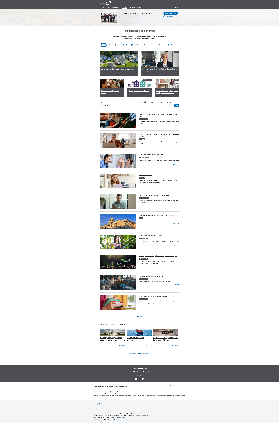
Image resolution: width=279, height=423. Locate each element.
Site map (162, 408)
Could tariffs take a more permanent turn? (135, 339)
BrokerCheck (157, 411)
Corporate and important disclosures (109, 408)
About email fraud (155, 408)
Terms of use (133, 408)
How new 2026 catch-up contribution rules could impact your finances (159, 70)
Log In (176, 7)
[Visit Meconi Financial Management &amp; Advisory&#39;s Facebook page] (136, 379)
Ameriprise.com (97, 408)
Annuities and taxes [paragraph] (146, 175)
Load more (139, 316)
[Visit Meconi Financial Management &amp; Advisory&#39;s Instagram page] (140, 379)
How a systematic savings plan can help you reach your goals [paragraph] (158, 256)
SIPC (125, 417)
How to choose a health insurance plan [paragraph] (152, 154)
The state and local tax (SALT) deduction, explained (117, 69)
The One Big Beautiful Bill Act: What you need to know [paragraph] (156, 215)
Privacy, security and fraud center (144, 408)
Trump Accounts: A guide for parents (110, 92)
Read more (176, 126)
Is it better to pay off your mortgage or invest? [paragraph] (154, 276)
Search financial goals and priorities (156, 102)
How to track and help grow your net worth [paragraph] (153, 235)
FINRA (120, 417)
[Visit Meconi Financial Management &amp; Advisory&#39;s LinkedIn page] (143, 379)
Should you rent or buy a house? (139, 91)
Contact (139, 7)
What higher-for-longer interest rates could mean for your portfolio (112, 339)
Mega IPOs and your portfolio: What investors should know (165, 339)
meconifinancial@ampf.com (147, 371)
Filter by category (102, 102)
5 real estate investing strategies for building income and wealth (167, 92)
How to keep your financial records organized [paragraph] (154, 296)
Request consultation (170, 13)
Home (102, 7)
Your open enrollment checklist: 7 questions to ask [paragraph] (155, 195)
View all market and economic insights (139, 353)
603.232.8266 (132, 371)
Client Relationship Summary (124, 408)
